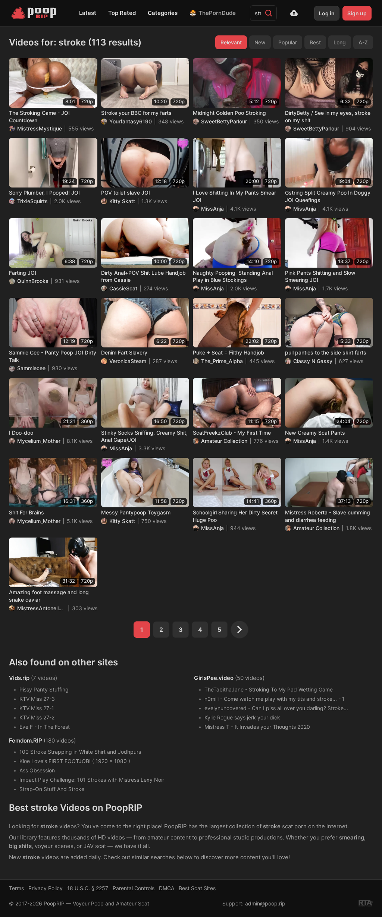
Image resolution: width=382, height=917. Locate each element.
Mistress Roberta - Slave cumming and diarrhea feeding (327, 516)
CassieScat (123, 288)
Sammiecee (31, 368)
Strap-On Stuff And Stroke (51, 789)
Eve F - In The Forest (44, 727)
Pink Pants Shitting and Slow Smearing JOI (320, 276)
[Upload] (294, 13)
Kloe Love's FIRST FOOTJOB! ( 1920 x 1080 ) (74, 761)
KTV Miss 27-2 (36, 717)
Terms (16, 888)
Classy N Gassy (312, 361)
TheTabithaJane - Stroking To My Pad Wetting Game (268, 689)
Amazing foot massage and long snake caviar (49, 596)
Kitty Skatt (122, 201)
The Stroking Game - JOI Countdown (39, 116)
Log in (327, 13)
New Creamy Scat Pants (315, 432)
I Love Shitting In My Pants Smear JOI (234, 196)
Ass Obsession (37, 770)
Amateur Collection (224, 441)
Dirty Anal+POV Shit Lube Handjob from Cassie (143, 276)
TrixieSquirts (32, 201)
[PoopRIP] (34, 13)
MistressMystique (39, 128)
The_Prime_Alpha (222, 361)
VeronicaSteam (127, 361)
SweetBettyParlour (224, 121)
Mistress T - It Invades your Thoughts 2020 (257, 727)
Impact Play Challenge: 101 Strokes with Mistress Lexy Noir (91, 779)
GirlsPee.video (214, 677)
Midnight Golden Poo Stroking (229, 113)
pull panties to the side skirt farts (325, 352)
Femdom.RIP (25, 740)
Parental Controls (133, 888)
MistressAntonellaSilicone (41, 608)
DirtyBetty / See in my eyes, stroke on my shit (327, 116)
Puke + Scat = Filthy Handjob (228, 352)
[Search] (268, 13)
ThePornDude (217, 12)
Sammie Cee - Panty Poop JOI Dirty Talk (52, 356)
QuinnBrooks (32, 281)
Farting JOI (22, 273)
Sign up (357, 13)
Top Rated (122, 12)
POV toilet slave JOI (125, 192)
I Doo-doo (21, 432)
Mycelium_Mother (38, 441)
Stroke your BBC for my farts (136, 113)
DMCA (166, 888)
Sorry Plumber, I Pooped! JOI (44, 192)
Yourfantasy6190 (130, 121)
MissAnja (212, 208)
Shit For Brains (26, 512)
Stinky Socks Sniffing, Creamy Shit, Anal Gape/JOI (144, 436)
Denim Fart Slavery (124, 352)
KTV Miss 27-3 (37, 699)
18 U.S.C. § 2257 (87, 888)
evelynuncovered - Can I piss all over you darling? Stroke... (276, 708)
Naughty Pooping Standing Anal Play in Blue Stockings (233, 276)
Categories (163, 12)
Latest (87, 12)
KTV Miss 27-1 (36, 708)
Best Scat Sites (197, 888)
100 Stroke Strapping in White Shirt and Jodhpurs (80, 752)
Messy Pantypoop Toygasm (135, 512)
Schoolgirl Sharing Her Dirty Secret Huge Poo (235, 516)
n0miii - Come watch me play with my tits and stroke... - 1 (274, 699)
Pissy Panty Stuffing (44, 689)
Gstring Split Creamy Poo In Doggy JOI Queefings (327, 196)
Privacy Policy (45, 888)
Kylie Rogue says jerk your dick (242, 717)
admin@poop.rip (265, 903)
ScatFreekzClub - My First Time (232, 432)
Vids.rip (19, 677)
